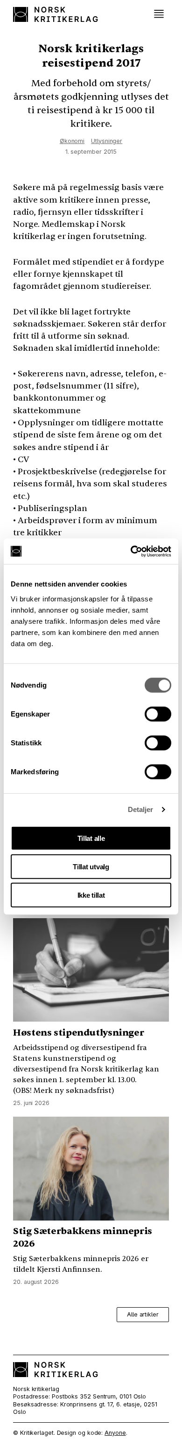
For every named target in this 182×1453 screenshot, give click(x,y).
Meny (159, 13)
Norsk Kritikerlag (55, 14)
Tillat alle (91, 838)
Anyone (115, 1432)
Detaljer (141, 809)
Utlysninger (106, 140)
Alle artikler (143, 1314)
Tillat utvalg (91, 866)
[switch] (158, 713)
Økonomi (72, 140)
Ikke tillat (91, 895)
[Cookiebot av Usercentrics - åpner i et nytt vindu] (131, 551)
